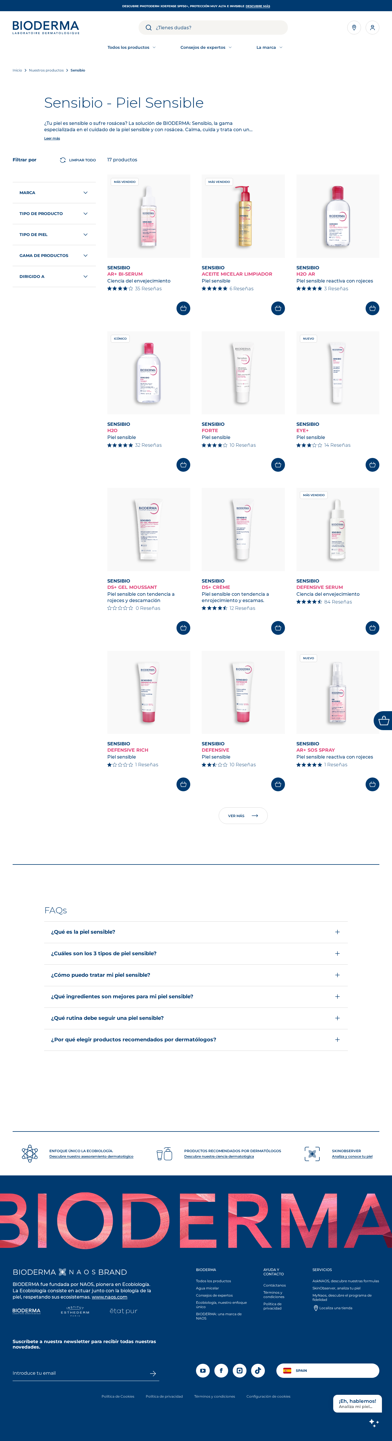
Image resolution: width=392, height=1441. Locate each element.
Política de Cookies (118, 1396)
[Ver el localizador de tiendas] (354, 27)
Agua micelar (207, 1288)
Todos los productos (213, 1281)
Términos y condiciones (273, 1294)
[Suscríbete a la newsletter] (153, 1373)
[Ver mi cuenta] (372, 27)
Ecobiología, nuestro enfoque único (221, 1304)
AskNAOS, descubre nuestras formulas (346, 1281)
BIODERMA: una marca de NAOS (219, 1316)
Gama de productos (44, 255)
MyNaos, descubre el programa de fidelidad (342, 1297)
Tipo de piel (33, 234)
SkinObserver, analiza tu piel (336, 1288)
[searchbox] (222, 27)
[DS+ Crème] (243, 529)
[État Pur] (123, 1312)
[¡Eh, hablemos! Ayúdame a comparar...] (374, 1423)
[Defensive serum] (338, 529)
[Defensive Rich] (149, 692)
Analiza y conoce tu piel (352, 1156)
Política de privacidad (272, 1306)
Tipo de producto (41, 213)
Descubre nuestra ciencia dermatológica (219, 1156)
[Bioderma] (26, 1312)
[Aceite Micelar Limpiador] (243, 216)
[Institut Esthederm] (75, 1312)
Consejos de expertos (214, 1295)
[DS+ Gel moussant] (149, 529)
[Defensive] (243, 692)
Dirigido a (32, 276)
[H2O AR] (338, 216)
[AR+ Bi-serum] (149, 216)
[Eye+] (338, 373)
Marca (27, 192)
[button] (196, 986)
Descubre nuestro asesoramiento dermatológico (91, 1156)
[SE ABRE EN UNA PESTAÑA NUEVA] (77, 1272)
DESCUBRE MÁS (258, 6)
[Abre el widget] (383, 720)
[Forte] (243, 373)
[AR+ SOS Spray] (338, 692)
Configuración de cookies (268, 1396)
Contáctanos (274, 1285)
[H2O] (149, 373)
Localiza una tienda (335, 1308)
